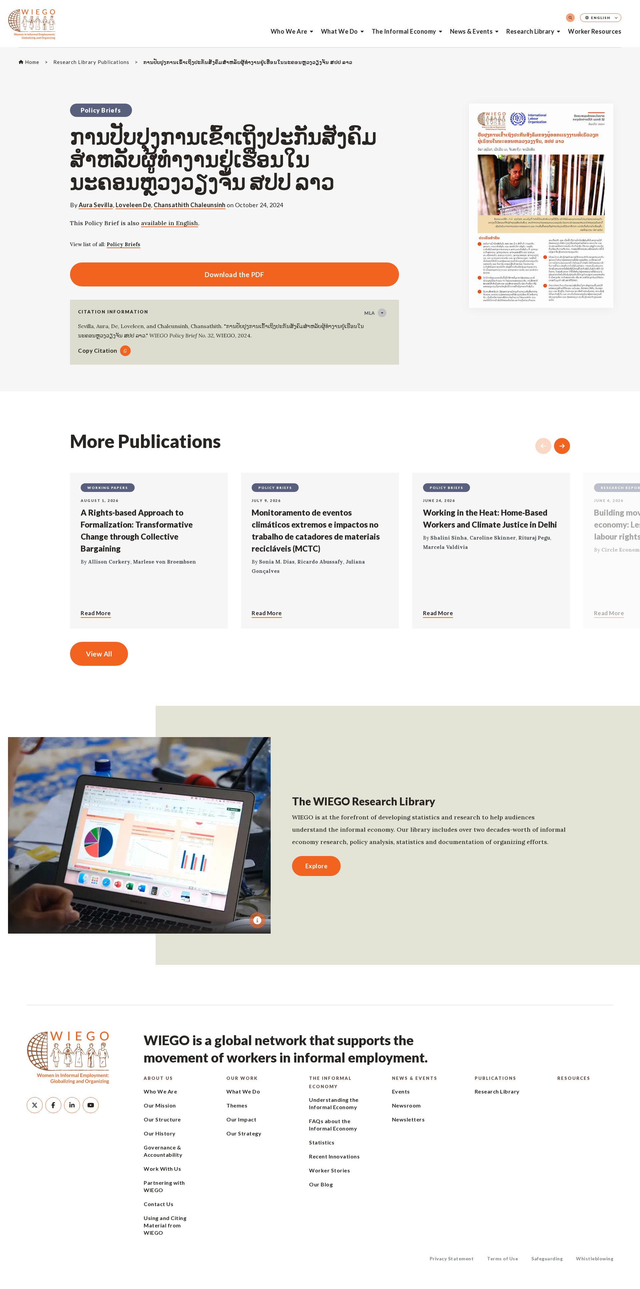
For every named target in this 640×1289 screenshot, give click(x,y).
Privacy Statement (452, 1258)
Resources (573, 1078)
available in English (169, 223)
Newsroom (406, 1105)
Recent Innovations (334, 1156)
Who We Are (289, 31)
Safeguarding (547, 1258)
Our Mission (160, 1105)
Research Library (530, 31)
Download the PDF (167, 274)
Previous (543, 446)
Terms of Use (502, 1258)
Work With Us (162, 1168)
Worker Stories (329, 1170)
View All (99, 654)
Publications (495, 1078)
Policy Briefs (123, 244)
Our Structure (162, 1119)
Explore (316, 866)
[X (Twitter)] (35, 1105)
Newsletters (408, 1119)
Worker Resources (594, 31)
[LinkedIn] (72, 1105)
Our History (160, 1133)
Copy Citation (97, 350)
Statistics (321, 1142)
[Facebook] (53, 1105)
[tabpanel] (139, 835)
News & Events (471, 31)
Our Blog (321, 1184)
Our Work (242, 1078)
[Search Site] (570, 17)
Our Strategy (243, 1133)
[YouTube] (91, 1105)
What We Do (339, 31)
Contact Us (158, 1204)
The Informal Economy (404, 31)
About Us (158, 1078)
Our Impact (241, 1119)
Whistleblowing (594, 1258)
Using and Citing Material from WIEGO (165, 1225)
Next (562, 446)
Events (401, 1091)
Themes (236, 1105)
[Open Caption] (257, 920)
